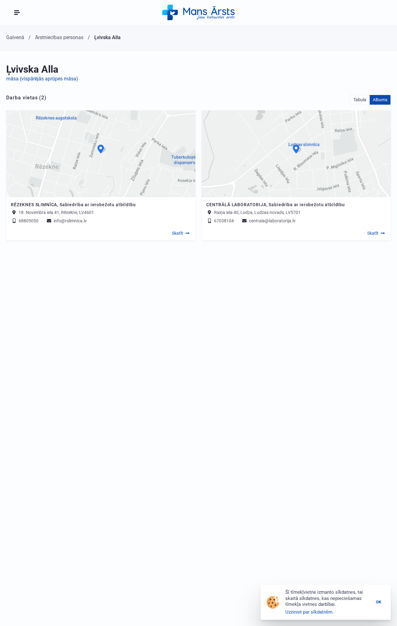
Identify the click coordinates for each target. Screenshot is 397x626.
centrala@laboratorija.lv (272, 220)
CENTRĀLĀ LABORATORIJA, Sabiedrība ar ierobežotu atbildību (275, 204)
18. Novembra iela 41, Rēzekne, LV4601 (56, 212)
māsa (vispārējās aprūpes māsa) (42, 79)
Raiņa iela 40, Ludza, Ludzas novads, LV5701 (257, 212)
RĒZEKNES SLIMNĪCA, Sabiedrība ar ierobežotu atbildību (73, 204)
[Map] (100, 153)
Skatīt (177, 233)
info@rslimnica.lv (70, 220)
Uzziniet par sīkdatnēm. (309, 612)
